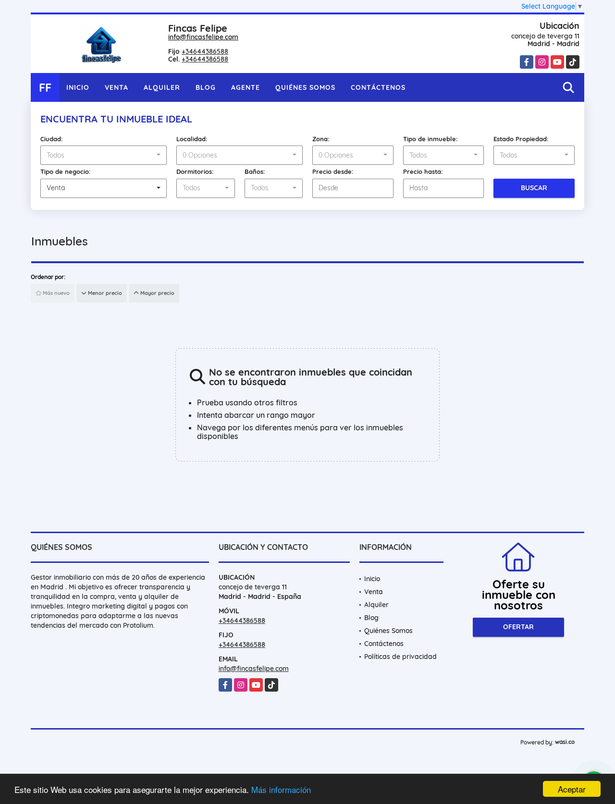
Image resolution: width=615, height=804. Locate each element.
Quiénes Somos (305, 87)
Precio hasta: (423, 171)
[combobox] (103, 155)
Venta (116, 87)
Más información (281, 789)
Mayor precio (156, 293)
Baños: (255, 171)
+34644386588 (205, 51)
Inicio (77, 87)
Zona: (321, 139)
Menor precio (104, 293)
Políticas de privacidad (400, 656)
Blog (206, 87)
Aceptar (572, 789)
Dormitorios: (195, 171)
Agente (245, 87)
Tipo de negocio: (65, 171)
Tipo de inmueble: (430, 139)
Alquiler (162, 87)
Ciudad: (51, 139)
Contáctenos (378, 87)
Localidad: (192, 139)
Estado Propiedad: (521, 139)
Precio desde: (333, 171)
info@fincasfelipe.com (203, 37)
